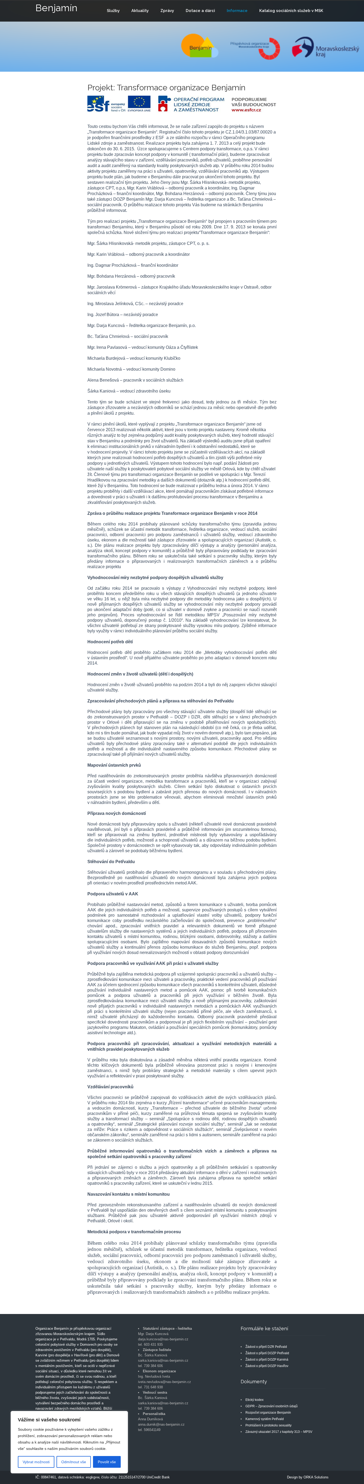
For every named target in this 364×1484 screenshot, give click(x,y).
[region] (69, 1442)
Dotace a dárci (200, 10)
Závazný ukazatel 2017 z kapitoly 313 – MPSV (278, 1432)
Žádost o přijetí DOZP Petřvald (267, 1353)
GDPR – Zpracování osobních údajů (271, 1406)
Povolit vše (107, 1462)
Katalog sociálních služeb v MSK (291, 10)
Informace (237, 10)
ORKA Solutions (316, 1477)
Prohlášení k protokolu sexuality (268, 1425)
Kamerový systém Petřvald (264, 1419)
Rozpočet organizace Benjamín (268, 1412)
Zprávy (167, 10)
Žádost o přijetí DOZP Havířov (266, 1366)
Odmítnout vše (73, 1462)
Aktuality (140, 10)
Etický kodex (254, 1400)
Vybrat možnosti (36, 1462)
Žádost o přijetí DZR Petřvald (266, 1347)
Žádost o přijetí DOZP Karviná (266, 1359)
